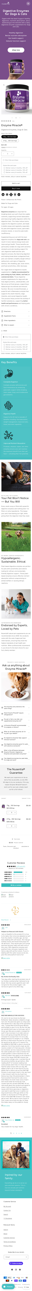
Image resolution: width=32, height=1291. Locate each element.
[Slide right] (20, 118)
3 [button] (16, 1133)
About (5, 1233)
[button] (16, 311)
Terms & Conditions (10, 1241)
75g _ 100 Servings (9, 136)
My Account (7, 1206)
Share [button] (5, 330)
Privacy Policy (8, 1245)
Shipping (3, 147)
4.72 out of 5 (20, 866)
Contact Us (7, 1210)
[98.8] (15, 910)
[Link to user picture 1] (5, 961)
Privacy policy (26, 1284)
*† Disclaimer (8, 1218)
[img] (5, 925)
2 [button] (13, 1133)
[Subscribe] (26, 1257)
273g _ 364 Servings (10, 140)
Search (6, 1214)
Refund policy (17, 1284)
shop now (16, 50)
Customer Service (9, 1237)
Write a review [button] (16, 885)
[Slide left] (12, 118)
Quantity (3, 150)
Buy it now (16, 188)
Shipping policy (22, 1287)
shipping (18, 846)
